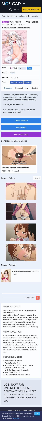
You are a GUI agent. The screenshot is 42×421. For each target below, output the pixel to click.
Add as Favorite (21, 121)
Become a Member (31, 9)
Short (21, 82)
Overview (8, 88)
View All (37, 178)
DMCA (17, 411)
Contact (10, 411)
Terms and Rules (29, 411)
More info (16, 418)
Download (15, 171)
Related (35, 88)
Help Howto (21, 127)
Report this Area (21, 134)
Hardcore (14, 82)
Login (16, 9)
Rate (29, 68)
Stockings (27, 82)
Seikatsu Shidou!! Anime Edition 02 (16, 167)
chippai (12, 73)
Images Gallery (21, 88)
